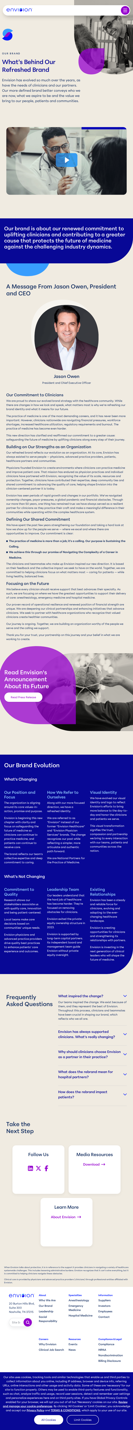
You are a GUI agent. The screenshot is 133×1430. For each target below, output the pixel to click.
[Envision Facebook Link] (46, 1168)
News (72, 1349)
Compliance (106, 1344)
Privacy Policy (35, 1410)
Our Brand (45, 1305)
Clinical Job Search (51, 1349)
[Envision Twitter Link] (38, 1168)
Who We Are (47, 1300)
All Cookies (48, 1420)
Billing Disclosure (109, 1361)
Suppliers (104, 1300)
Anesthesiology (79, 1300)
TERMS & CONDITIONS (65, 1410)
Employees (105, 1311)
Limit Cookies (83, 1420)
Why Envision (47, 1344)
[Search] (28, 1322)
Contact (104, 1317)
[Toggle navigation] (125, 10)
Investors (104, 1305)
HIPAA (102, 1349)
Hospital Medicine (80, 1315)
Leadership (46, 1311)
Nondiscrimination (110, 1355)
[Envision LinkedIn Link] (30, 1168)
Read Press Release (23, 697)
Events (73, 1344)
